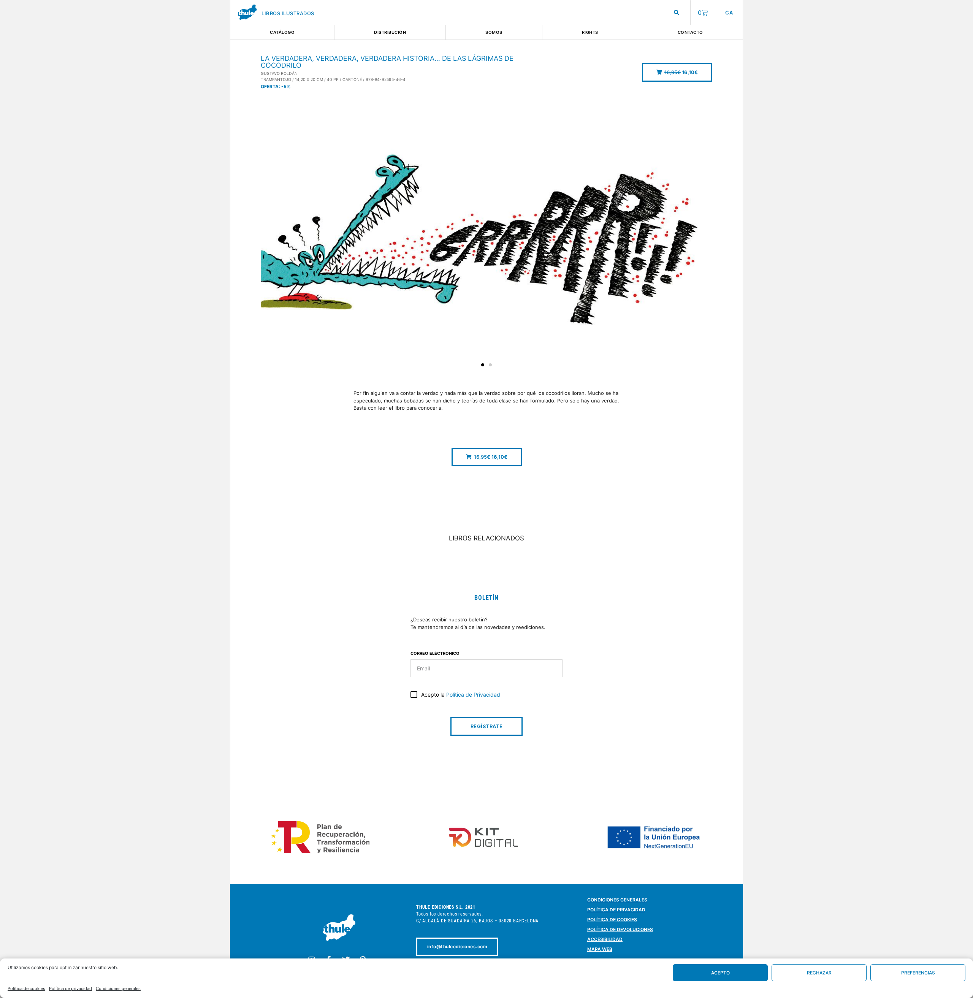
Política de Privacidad (473, 694)
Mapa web (599, 949)
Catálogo (282, 32)
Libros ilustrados (287, 13)
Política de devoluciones (620, 929)
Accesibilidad (605, 939)
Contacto (690, 32)
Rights (590, 32)
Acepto (720, 973)
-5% (285, 86)
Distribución (390, 32)
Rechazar (819, 973)
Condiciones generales (118, 988)
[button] (677, 72)
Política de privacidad (70, 988)
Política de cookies (26, 988)
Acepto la (460, 694)
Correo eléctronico (435, 653)
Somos (493, 32)
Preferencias (918, 973)
